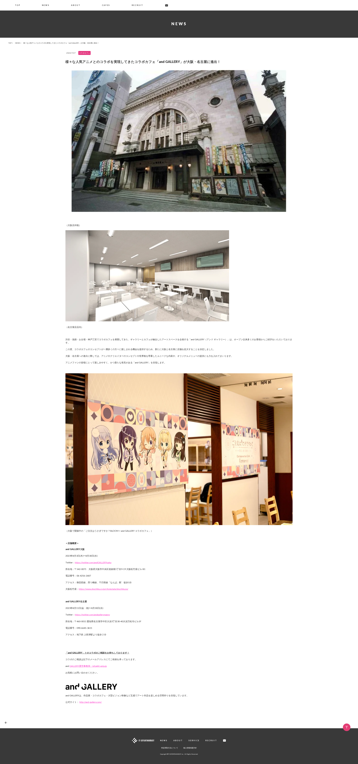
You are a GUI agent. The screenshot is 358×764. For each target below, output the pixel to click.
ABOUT (75, 5)
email (166, 5)
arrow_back (6, 722)
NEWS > (18, 43)
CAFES (106, 5)
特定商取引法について (169, 748)
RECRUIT (137, 5)
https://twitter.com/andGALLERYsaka (93, 562)
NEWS (46, 5)
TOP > (10, 43)
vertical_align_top (346, 727)
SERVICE (194, 740)
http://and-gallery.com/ (90, 702)
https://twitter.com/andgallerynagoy (92, 614)
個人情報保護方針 (190, 748)
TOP (17, 5)
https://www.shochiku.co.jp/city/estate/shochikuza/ (103, 589)
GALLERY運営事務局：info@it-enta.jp (88, 666)
